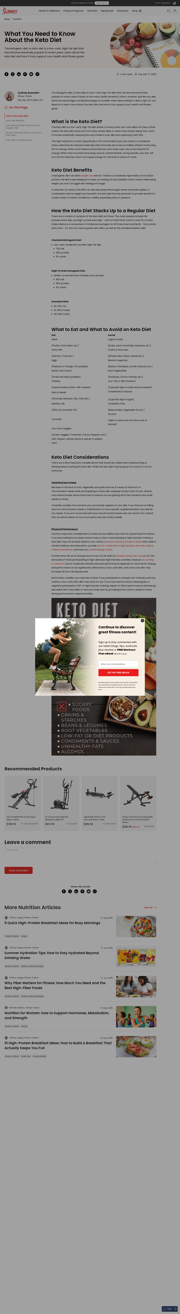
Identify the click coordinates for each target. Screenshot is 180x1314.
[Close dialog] (142, 620)
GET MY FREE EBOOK (118, 672)
